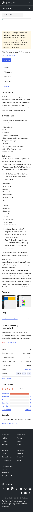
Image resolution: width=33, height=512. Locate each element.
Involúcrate (21, 450)
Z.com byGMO (10, 55)
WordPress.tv (7, 460)
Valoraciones (8, 72)
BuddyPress (7, 476)
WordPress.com (8, 466)
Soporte (6, 86)
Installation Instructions (10, 319)
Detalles (6, 67)
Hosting (4, 441)
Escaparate (21, 435)
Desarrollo (7, 81)
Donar (20, 457)
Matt (4, 469)
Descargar (6, 60)
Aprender (5, 450)
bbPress (5, 473)
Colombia (9, 484)
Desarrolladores (7, 457)
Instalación (7, 77)
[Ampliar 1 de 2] (13, 298)
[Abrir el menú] (30, 2)
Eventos (20, 454)
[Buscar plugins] (21, 15)
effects (19, 373)
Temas (19, 438)
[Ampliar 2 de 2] (29, 298)
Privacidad (5, 444)
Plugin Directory (7, 8)
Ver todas (28, 410)
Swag (20, 460)
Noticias (4, 438)
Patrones (20, 444)
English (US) (27, 369)
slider (28, 373)
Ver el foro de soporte (9, 423)
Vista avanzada (7, 379)
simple (24, 373)
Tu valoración (6, 410)
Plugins (19, 441)
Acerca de (5, 435)
